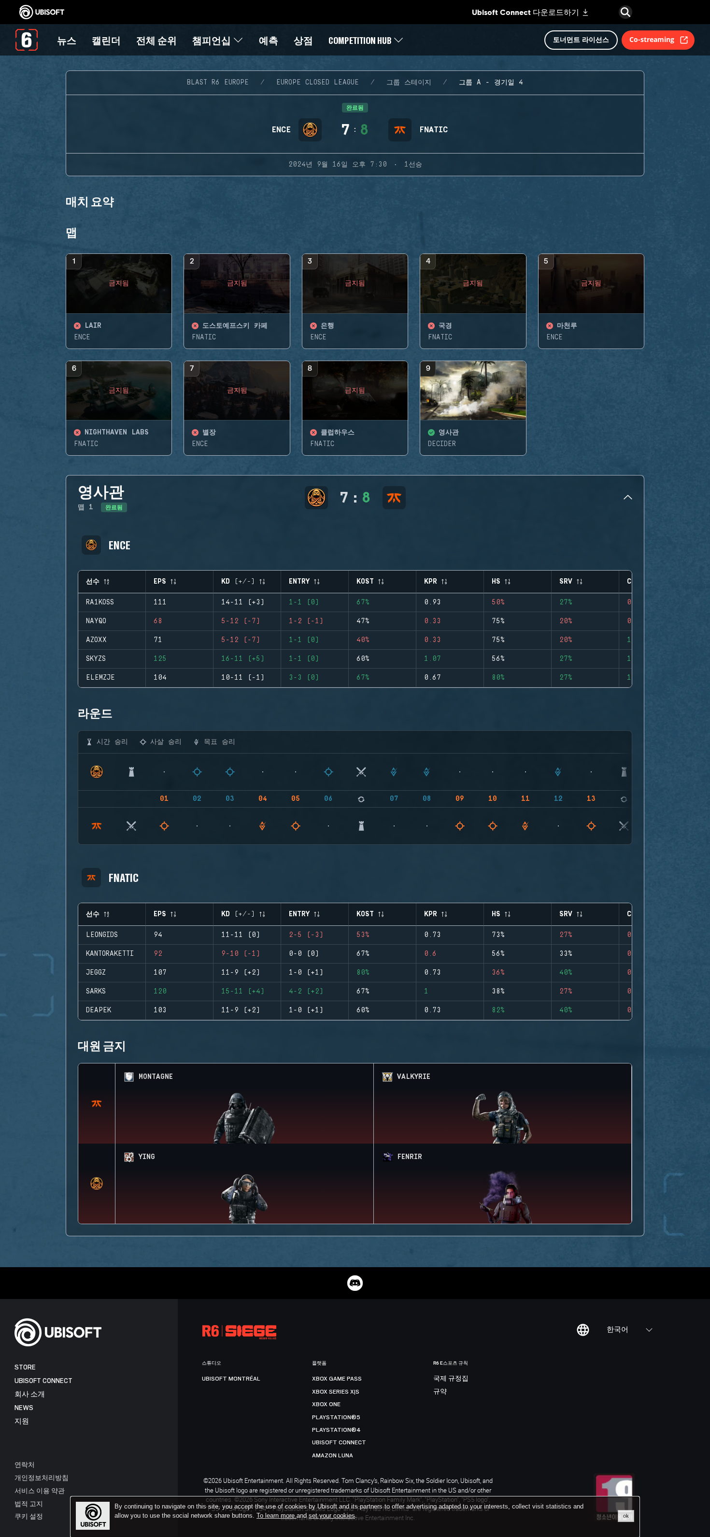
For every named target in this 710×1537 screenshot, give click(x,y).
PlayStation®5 (336, 1417)
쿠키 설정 (28, 1516)
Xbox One (326, 1404)
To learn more (276, 1515)
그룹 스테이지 (408, 82)
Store (25, 1367)
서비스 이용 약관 (39, 1490)
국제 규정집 (451, 1378)
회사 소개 (29, 1394)
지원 (21, 1421)
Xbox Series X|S (335, 1391)
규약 (440, 1391)
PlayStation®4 (336, 1429)
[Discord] (355, 1283)
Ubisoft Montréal (231, 1378)
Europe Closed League (317, 82)
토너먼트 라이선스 (581, 39)
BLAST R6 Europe (218, 82)
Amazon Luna (332, 1455)
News (23, 1407)
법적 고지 (28, 1503)
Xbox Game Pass (337, 1378)
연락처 (24, 1464)
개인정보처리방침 (41, 1477)
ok (626, 1516)
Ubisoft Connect (43, 1380)
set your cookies (332, 1515)
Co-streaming (651, 39)
